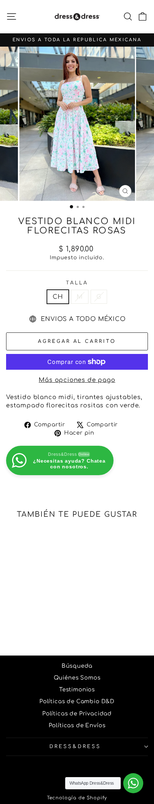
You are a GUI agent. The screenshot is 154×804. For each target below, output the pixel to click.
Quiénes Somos (77, 678)
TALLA (77, 282)
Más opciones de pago (77, 380)
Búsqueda (77, 666)
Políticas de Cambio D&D (77, 702)
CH (58, 296)
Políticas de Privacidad (77, 714)
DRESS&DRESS (75, 746)
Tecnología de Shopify (77, 797)
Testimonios (77, 690)
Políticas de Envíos (77, 726)
